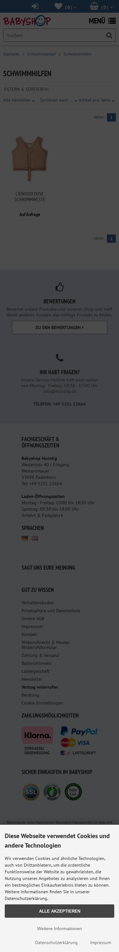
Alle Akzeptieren (59, 911)
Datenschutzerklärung (56, 942)
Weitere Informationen (59, 928)
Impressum (100, 942)
